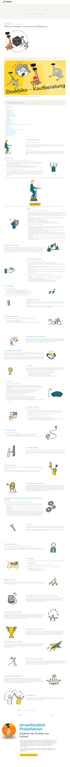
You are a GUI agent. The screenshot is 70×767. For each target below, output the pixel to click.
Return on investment (10, 109)
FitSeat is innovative (10, 128)
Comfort (8, 118)
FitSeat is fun (9, 135)
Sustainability (9, 111)
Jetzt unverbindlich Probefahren (28, 755)
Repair (8, 125)
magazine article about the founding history (33, 146)
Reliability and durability (11, 115)
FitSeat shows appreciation (11, 134)
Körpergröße (9, 121)
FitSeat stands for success (11, 131)
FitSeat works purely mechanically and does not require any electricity (18, 124)
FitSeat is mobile (9, 120)
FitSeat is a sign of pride (11, 133)
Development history (10, 106)
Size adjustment (9, 122)
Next (51, 715)
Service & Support (10, 126)
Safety (8, 108)
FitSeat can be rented (10, 113)
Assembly (8, 127)
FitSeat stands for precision (11, 123)
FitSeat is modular (10, 119)
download (38, 96)
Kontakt (13, 583)
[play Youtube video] (35, 77)
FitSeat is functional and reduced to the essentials (15, 129)
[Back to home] (7, 1)
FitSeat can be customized (11, 130)
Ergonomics (9, 107)
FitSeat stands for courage (11, 132)
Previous (19, 715)
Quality (8, 117)
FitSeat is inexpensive (10, 112)
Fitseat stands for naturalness (12, 114)
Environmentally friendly (11, 110)
